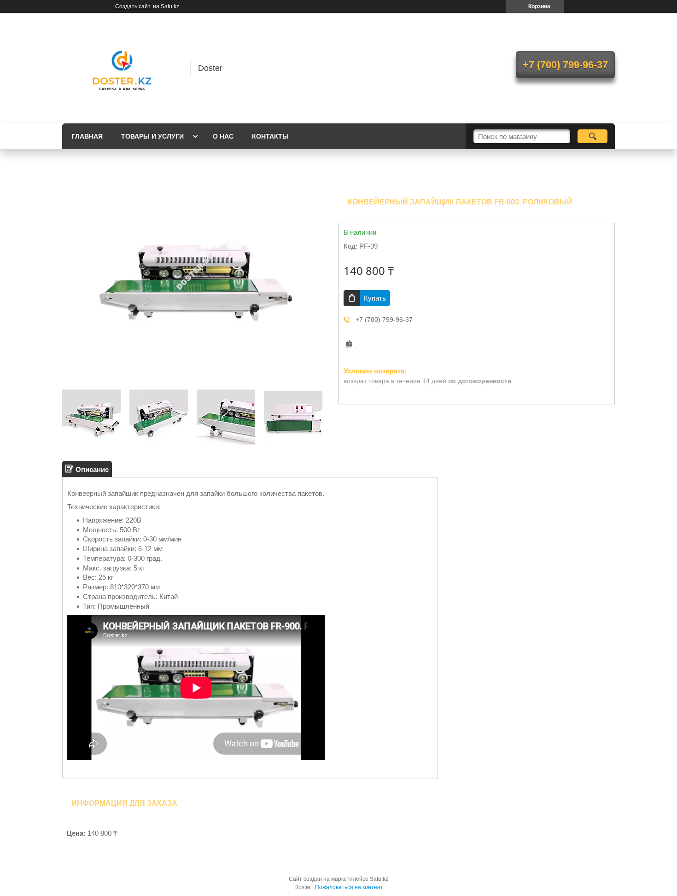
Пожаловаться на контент (349, 887)
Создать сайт (133, 6)
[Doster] (122, 68)
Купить (375, 298)
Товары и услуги (152, 136)
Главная (87, 136)
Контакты (270, 136)
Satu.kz (379, 879)
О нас (223, 136)
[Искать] (592, 136)
